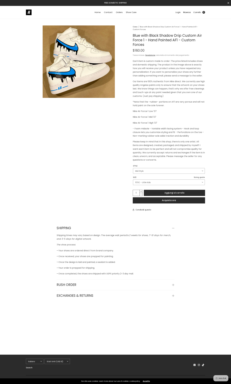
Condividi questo (143, 210)
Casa (135, 26)
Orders (119, 12)
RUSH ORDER (66, 284)
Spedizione (150, 55)
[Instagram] (199, 365)
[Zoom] (79, 61)
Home (98, 12)
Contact (108, 12)
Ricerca (187, 12)
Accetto (146, 381)
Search (29, 367)
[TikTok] (203, 365)
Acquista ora (169, 200)
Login (178, 12)
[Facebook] (194, 365)
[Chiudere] (228, 3)
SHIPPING (64, 228)
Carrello (197, 12)
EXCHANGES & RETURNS (75, 295)
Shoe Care (131, 12)
